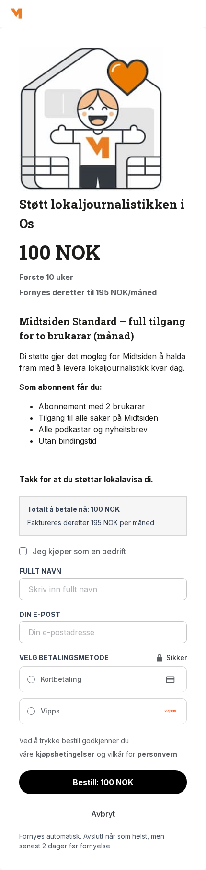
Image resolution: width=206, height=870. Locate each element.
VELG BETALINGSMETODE (64, 657)
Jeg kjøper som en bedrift (79, 551)
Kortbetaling (61, 679)
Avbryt (103, 814)
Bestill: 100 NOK (103, 782)
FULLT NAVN (40, 571)
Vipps (50, 711)
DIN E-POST (39, 614)
